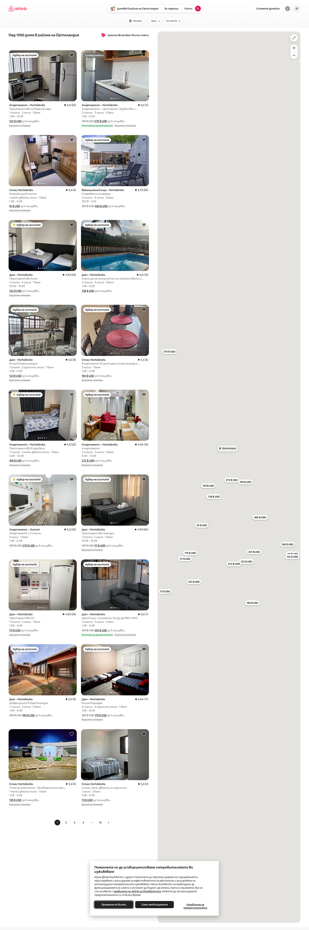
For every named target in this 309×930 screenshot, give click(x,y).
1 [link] (57, 822)
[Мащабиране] (294, 48)
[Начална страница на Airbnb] (18, 8)
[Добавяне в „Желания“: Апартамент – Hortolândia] (72, 55)
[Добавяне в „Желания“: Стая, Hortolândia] (72, 140)
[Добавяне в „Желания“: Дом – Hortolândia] (72, 224)
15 (100, 822)
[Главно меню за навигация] (296, 8)
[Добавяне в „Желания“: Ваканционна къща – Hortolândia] (144, 140)
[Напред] (108, 822)
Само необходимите (154, 904)
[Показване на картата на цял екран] (294, 37)
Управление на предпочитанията (195, 906)
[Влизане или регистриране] (287, 8)
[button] (15, 121)
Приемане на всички (113, 904)
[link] (49, 822)
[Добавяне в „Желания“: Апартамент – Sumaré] (72, 479)
